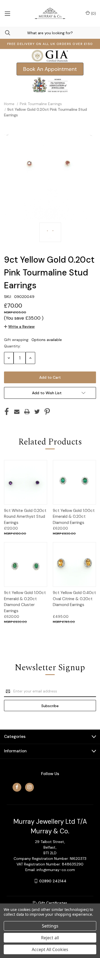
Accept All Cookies (50, 949)
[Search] (5, 33)
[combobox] (50, 33)
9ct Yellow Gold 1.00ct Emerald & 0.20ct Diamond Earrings (74, 516)
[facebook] (17, 787)
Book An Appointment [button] (50, 69)
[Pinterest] (47, 411)
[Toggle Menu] (7, 13)
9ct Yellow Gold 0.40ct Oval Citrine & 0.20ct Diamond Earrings (74, 598)
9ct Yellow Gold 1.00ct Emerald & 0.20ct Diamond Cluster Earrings (25, 602)
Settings (50, 926)
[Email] (16, 411)
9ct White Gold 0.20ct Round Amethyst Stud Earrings (25, 516)
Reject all (50, 938)
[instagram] (29, 787)
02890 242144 (52, 881)
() (93, 13)
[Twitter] (37, 411)
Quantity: (12, 346)
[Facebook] (6, 411)
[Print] (27, 411)
